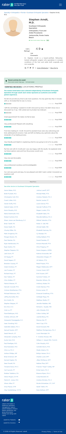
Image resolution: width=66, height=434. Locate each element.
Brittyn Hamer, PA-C (43, 353)
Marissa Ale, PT (41, 320)
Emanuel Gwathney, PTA (44, 293)
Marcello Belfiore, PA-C (44, 217)
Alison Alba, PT (9, 383)
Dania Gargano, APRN (44, 250)
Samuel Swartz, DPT (11, 330)
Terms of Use (57, 431)
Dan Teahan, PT (9, 277)
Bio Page (54, 68)
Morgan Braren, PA (10, 237)
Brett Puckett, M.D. (10, 193)
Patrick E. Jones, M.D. (11, 380)
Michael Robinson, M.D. (12, 293)
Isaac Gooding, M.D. (11, 323)
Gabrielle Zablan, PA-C (12, 327)
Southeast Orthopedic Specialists (37, 12)
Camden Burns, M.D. (43, 346)
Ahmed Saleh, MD (42, 227)
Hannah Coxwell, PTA (11, 287)
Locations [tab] (28, 87)
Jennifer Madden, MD (43, 303)
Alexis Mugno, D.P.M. (11, 376)
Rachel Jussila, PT (42, 200)
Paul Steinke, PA (9, 240)
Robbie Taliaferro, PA (11, 373)
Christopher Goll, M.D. (11, 197)
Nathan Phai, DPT (42, 363)
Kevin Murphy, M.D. (10, 210)
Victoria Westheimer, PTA (12, 290)
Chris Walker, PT (9, 280)
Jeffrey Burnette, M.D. (11, 297)
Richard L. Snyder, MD (44, 307)
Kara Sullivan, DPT (42, 390)
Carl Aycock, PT (9, 370)
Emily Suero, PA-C (42, 370)
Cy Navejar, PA (41, 233)
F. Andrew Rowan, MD (44, 336)
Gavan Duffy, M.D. (10, 203)
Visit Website (42, 68)
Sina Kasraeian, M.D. (11, 346)
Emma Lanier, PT (42, 290)
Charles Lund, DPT (42, 356)
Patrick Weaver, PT (10, 283)
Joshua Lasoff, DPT (43, 190)
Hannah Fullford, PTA (43, 207)
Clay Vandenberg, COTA (12, 390)
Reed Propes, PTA (42, 263)
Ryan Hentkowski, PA (11, 243)
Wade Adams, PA (42, 350)
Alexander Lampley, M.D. (12, 336)
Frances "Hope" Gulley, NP (45, 366)
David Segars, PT (10, 260)
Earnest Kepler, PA (10, 360)
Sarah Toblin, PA (42, 386)
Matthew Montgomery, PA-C (46, 330)
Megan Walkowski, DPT (44, 267)
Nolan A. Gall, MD (42, 223)
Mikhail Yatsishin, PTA (43, 220)
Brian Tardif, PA (9, 223)
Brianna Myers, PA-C (43, 373)
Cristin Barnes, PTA (43, 287)
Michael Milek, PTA (42, 193)
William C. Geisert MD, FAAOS (46, 340)
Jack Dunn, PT (9, 253)
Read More (33, 181)
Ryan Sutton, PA (9, 247)
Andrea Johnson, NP (11, 317)
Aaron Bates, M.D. (10, 190)
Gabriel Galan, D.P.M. (11, 207)
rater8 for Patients (10, 420)
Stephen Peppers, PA (11, 250)
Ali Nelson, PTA (41, 260)
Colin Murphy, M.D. (42, 343)
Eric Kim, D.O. (9, 307)
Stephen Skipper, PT (11, 303)
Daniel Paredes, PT (42, 240)
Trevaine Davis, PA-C (11, 366)
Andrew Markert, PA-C (44, 197)
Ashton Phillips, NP (10, 353)
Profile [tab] (39, 87)
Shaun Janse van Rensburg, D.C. (15, 220)
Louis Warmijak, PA (43, 333)
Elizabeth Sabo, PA (42, 213)
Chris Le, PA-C (9, 350)
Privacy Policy (46, 431)
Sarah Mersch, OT (10, 333)
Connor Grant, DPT (42, 270)
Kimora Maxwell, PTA (43, 243)
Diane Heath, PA (9, 227)
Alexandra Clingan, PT (43, 257)
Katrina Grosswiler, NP (44, 253)
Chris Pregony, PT (42, 247)
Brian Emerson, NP (10, 356)
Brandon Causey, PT (11, 263)
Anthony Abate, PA (43, 283)
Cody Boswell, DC (42, 376)
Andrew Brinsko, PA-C (44, 380)
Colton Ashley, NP (42, 313)
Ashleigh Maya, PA (42, 297)
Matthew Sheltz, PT (42, 300)
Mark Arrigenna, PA (10, 233)
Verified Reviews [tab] (13, 87)
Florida (23, 12)
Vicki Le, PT (8, 310)
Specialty (7, 12)
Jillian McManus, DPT (43, 360)
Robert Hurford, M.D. (11, 217)
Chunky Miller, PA (10, 230)
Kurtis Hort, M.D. (9, 340)
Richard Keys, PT (10, 273)
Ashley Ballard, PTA (43, 237)
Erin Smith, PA (9, 300)
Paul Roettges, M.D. (10, 343)
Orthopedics (15, 12)
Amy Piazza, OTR (10, 386)
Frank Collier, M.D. (10, 200)
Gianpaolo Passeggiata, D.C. (13, 320)
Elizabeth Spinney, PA (43, 230)
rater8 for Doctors (10, 423)
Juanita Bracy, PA (42, 317)
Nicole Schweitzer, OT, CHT (45, 383)
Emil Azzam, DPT (42, 273)
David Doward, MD (42, 327)
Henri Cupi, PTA (41, 323)
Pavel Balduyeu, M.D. (11, 313)
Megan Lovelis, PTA (43, 210)
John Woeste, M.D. (42, 310)
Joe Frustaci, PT (9, 270)
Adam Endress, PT (10, 267)
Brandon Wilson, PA (43, 280)
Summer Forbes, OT (43, 277)
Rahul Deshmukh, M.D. (11, 213)
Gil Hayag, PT (8, 257)
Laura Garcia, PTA (42, 203)
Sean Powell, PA (9, 363)
